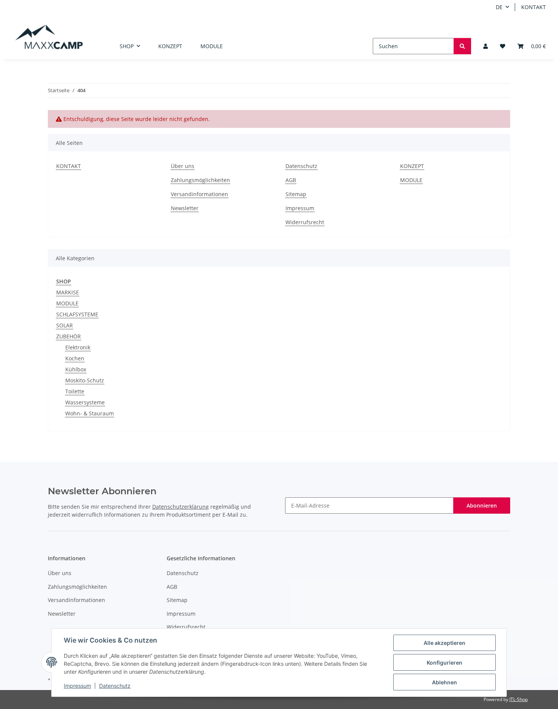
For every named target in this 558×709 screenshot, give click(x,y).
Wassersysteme (85, 402)
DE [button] (499, 7)
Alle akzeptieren (444, 643)
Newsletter (185, 208)
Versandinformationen (199, 194)
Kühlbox (75, 369)
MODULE (211, 46)
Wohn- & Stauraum (89, 413)
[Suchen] (462, 46)
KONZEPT (170, 46)
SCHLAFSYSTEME (77, 314)
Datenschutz (115, 685)
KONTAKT (533, 7)
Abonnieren (482, 505)
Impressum (77, 685)
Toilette (74, 391)
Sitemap (295, 194)
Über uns (182, 166)
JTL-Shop (518, 699)
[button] (485, 46)
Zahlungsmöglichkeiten (200, 180)
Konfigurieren (444, 662)
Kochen (74, 358)
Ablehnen (444, 682)
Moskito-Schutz (84, 380)
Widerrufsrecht (304, 222)
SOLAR (64, 325)
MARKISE (67, 292)
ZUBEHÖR (68, 336)
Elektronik (77, 347)
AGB (290, 180)
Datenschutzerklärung (180, 506)
